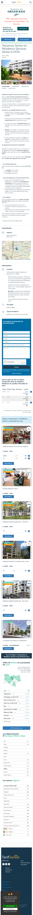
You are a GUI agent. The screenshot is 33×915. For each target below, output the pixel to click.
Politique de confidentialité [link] (10, 911)
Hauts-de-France (16, 807)
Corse (16, 798)
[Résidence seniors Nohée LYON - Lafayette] (16, 510)
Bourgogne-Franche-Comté (16, 789)
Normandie (16, 813)
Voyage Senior (6, 881)
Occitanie (16, 819)
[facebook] (3, 864)
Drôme (16, 753)
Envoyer (16, 367)
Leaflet (11, 259)
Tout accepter (10, 906)
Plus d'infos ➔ (8, 463)
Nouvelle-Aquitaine (16, 816)
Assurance (5, 884)
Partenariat (8, 870)
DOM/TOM (6, 801)
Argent (4, 890)
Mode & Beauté (6, 887)
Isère (5, 756)
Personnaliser (10, 909)
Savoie (16, 772)
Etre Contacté (24, 39)
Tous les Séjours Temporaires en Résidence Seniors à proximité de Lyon (16, 655)
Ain (16, 741)
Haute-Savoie (16, 775)
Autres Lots (12, 88)
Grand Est (16, 804)
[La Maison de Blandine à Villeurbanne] (16, 629)
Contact (4, 88)
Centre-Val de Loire (16, 795)
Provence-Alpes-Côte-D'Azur (16, 825)
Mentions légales (25, 862)
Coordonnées (15, 86)
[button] (16, 248)
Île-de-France (16, 810)
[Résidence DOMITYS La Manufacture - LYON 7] (16, 550)
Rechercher (8, 39)
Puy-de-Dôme (16, 766)
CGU (22, 861)
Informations (25, 86)
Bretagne (16, 792)
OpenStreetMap (28, 259)
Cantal (5, 750)
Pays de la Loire (16, 822)
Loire (16, 759)
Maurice (18, 828)
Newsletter (24, 864)
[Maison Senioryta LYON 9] (16, 477)
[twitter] (6, 864)
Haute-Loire (16, 762)
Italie (18, 835)
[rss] (9, 864)
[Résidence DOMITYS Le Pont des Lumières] (16, 435)
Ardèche (6, 747)
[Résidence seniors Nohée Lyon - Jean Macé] (16, 589)
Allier (16, 744)
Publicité (7, 872)
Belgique (18, 832)
